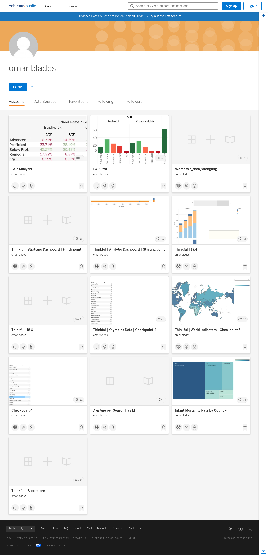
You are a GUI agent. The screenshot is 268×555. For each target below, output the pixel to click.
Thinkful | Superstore (28, 491)
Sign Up (231, 6)
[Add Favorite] (81, 186)
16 (81, 238)
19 (244, 158)
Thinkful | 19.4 (186, 250)
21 (81, 480)
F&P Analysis (21, 169)
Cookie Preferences (18, 545)
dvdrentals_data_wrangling (196, 169)
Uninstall (133, 538)
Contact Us (135, 528)
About (77, 528)
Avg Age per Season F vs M (114, 410)
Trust (44, 528)
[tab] (263, 16)
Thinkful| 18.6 (22, 330)
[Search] (131, 6)
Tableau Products (97, 528)
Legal (9, 538)
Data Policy (80, 538)
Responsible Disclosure (107, 538)
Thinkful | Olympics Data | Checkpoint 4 (124, 330)
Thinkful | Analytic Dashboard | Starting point (129, 250)
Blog (55, 528)
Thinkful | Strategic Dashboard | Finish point (46, 250)
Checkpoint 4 (22, 410)
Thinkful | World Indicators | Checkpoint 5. (208, 330)
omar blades (18, 174)
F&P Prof (100, 169)
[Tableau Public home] (22, 6)
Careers (118, 528)
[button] (231, 529)
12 (81, 399)
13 (244, 319)
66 (162, 158)
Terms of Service (28, 538)
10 (163, 238)
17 (81, 319)
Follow (17, 87)
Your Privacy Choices (56, 545)
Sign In (252, 6)
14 (245, 238)
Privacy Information (56, 538)
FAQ (66, 528)
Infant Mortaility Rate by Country (201, 410)
